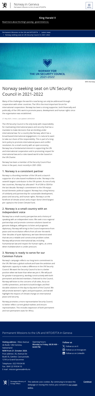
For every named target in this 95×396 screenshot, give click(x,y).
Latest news (46, 32)
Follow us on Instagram (76, 350)
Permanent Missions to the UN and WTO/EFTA (20, 32)
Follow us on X (72, 346)
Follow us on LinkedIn (75, 353)
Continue (88, 381)
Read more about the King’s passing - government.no (25, 22)
